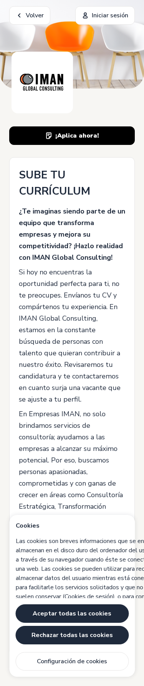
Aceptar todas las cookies (72, 613)
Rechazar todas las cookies (72, 635)
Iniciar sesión (110, 15)
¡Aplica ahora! (77, 135)
